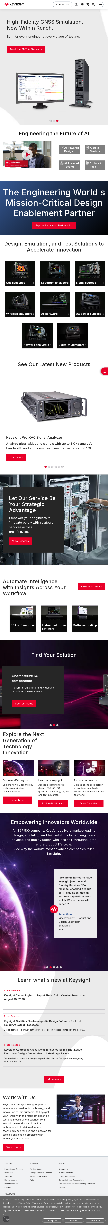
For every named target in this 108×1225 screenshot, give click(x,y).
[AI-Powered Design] (69, 144)
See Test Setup (24, 703)
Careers (62, 1187)
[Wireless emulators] (20, 291)
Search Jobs (13, 1147)
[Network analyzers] (37, 322)
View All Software (91, 586)
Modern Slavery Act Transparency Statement (77, 1184)
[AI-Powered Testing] (69, 159)
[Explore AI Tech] (95, 159)
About (62, 1164)
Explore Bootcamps (53, 803)
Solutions (8, 1176)
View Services (20, 541)
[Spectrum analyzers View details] (55, 260)
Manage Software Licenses (41, 1173)
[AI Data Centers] (95, 144)
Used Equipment (11, 1184)
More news (54, 1079)
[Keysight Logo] (15, 4)
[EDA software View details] (23, 604)
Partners (7, 1187)
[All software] (55, 291)
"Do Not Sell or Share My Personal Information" (80, 1210)
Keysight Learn (10, 1180)
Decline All (73, 1220)
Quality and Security (67, 1176)
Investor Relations (66, 1173)
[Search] (93, 4)
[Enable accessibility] (6, 1218)
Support (34, 1164)
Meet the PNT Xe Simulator (26, 49)
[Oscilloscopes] (20, 260)
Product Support (36, 1169)
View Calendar (88, 803)
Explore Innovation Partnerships (54, 225)
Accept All (52, 1220)
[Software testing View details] (85, 604)
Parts (32, 1180)
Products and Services (13, 1169)
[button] (76, 4)
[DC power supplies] (90, 291)
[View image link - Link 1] (54, 406)
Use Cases (8, 1173)
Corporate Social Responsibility (72, 1180)
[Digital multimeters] (72, 322)
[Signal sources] (90, 260)
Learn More (16, 457)
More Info (95, 1220)
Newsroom (63, 1169)
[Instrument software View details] (54, 604)
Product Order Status (38, 1176)
